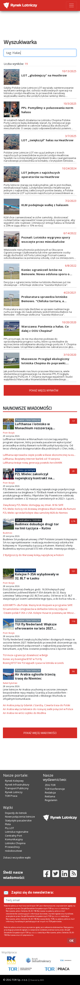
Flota (8, 824)
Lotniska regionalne (16, 831)
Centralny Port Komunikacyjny (14, 837)
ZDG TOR (50, 785)
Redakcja (50, 792)
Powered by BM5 (37, 980)
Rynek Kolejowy (14, 780)
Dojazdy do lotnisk (16, 813)
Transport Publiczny (17, 788)
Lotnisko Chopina (15, 843)
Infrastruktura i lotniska (28, 520)
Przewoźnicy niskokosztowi (13, 848)
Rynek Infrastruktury (17, 784)
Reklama (50, 796)
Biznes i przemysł (25, 470)
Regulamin (51, 800)
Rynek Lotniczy (14, 792)
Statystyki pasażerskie (18, 820)
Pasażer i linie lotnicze (28, 420)
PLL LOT (9, 828)
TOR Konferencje (55, 789)
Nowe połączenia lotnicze (20, 816)
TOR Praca (11, 796)
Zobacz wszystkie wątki (17, 857)
